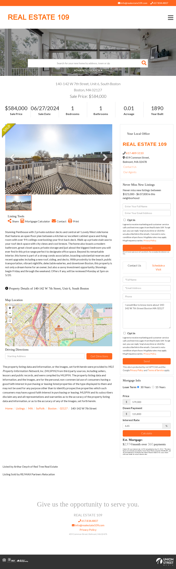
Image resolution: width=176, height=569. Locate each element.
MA (30, 408)
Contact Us (129, 166)
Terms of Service (156, 370)
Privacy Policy (150, 240)
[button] (144, 63)
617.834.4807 (160, 3)
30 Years (145, 387)
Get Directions (99, 356)
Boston (52, 408)
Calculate (146, 433)
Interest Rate (131, 420)
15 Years (160, 387)
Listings (20, 408)
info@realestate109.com (133, 3)
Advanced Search (87, 70)
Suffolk (40, 408)
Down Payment (132, 408)
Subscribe (146, 247)
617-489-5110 (135, 153)
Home (9, 408)
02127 (64, 408)
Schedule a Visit (158, 267)
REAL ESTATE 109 (38, 17)
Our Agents (129, 172)
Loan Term (129, 387)
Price (126, 396)
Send (147, 361)
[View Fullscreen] (9, 320)
